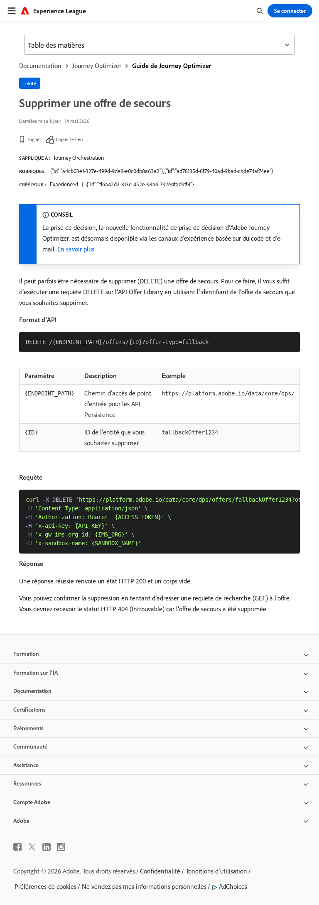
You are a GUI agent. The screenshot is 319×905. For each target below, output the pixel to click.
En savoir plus (75, 249)
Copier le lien (69, 139)
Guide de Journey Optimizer (171, 65)
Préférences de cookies (45, 886)
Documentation (40, 65)
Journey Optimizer (96, 65)
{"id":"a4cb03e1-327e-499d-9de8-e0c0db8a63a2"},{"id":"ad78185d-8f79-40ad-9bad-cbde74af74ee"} (161, 171)
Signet (34, 139)
